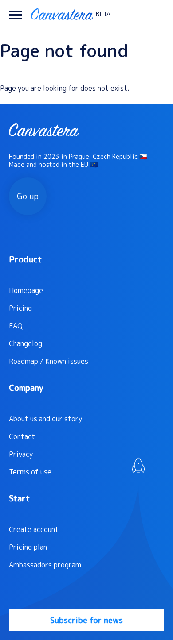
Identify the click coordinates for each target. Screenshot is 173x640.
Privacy (21, 454)
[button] (15, 14)
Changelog (25, 343)
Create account (34, 529)
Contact (22, 436)
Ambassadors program (45, 565)
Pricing (20, 308)
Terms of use (30, 472)
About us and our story (45, 419)
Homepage (26, 290)
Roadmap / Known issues (48, 361)
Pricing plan (28, 547)
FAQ (16, 326)
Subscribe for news (86, 620)
